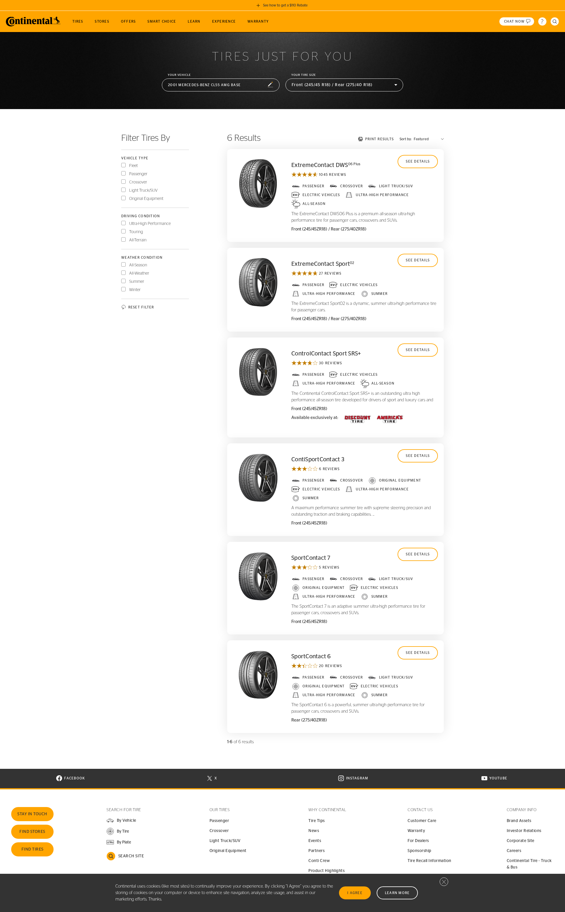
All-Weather (139, 273)
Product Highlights (326, 871)
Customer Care (422, 821)
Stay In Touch (32, 814)
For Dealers (418, 841)
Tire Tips (316, 821)
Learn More (397, 893)
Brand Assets (519, 821)
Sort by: (405, 139)
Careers (514, 851)
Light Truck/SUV (143, 190)
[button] (220, 85)
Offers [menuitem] (128, 21)
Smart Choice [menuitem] (161, 21)
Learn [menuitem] (194, 21)
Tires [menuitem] (77, 21)
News (313, 831)
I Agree (355, 893)
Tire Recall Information (429, 861)
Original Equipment (146, 199)
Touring (136, 232)
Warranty (416, 831)
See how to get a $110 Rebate (285, 5)
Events (314, 841)
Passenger (138, 174)
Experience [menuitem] (224, 21)
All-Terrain (138, 240)
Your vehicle (179, 75)
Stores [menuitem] (102, 21)
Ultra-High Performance (150, 224)
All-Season (138, 265)
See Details (418, 161)
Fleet (133, 166)
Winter (135, 290)
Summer (136, 282)
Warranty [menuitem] (258, 21)
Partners (316, 851)
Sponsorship (419, 851)
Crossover (138, 182)
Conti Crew (319, 861)
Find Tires (32, 849)
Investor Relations (524, 831)
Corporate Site (520, 841)
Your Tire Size (303, 75)
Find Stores (32, 832)
